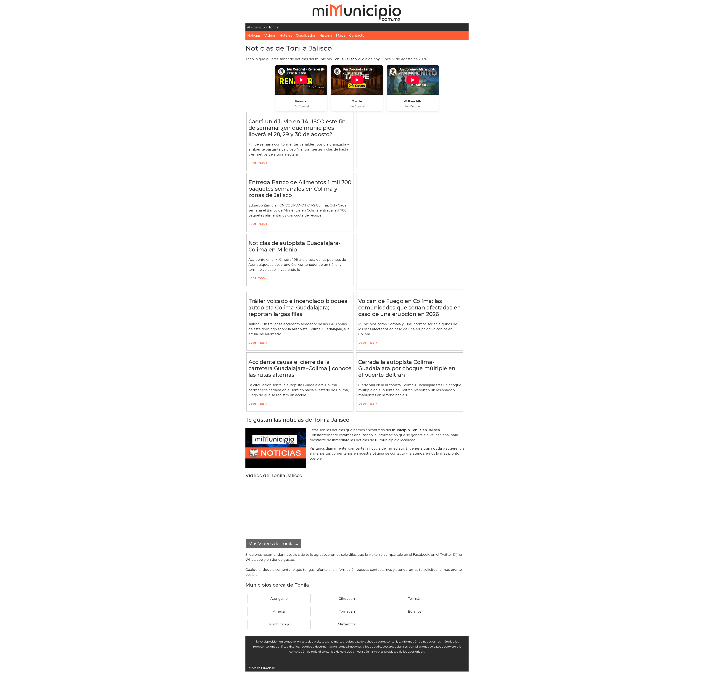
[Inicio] (248, 27)
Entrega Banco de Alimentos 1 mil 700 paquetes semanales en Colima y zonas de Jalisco (299, 188)
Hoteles (285, 35)
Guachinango (279, 624)
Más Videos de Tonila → (273, 543)
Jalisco (259, 27)
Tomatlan (347, 611)
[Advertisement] (409, 140)
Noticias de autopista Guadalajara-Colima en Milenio (294, 246)
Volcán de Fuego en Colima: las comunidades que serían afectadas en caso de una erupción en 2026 (409, 307)
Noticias (254, 35)
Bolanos (414, 611)
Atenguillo (279, 599)
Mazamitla (347, 624)
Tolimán (415, 599)
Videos (270, 35)
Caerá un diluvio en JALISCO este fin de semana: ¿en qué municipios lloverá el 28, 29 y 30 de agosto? (297, 128)
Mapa (340, 35)
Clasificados (306, 35)
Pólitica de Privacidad (260, 668)
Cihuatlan (347, 599)
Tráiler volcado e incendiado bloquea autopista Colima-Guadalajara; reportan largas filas (298, 307)
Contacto (356, 35)
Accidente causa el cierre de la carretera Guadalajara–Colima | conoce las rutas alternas (299, 368)
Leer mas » (257, 163)
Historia (325, 35)
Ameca (279, 611)
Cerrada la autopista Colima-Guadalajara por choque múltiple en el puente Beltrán (406, 368)
